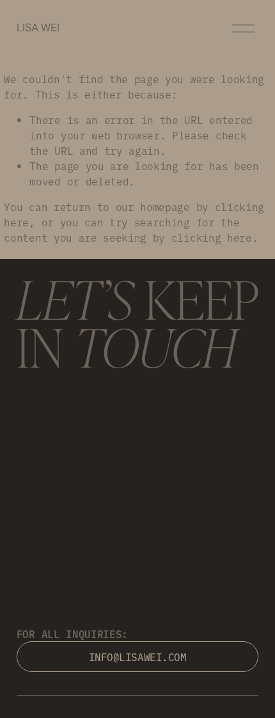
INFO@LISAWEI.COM (137, 657)
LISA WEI (38, 28)
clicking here (211, 237)
